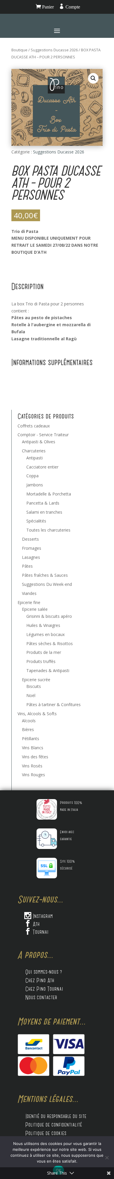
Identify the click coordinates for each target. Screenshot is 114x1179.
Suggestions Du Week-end (47, 584)
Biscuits (33, 686)
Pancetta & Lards (42, 503)
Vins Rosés (32, 766)
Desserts (30, 539)
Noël (30, 695)
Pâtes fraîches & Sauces (45, 575)
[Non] (107, 1158)
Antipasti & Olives (38, 441)
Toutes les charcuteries (48, 530)
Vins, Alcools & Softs (37, 713)
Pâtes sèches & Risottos (49, 643)
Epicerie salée (35, 609)
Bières (28, 729)
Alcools (29, 720)
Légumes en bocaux (45, 634)
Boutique (19, 50)
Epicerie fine (29, 602)
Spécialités (36, 521)
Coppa (32, 475)
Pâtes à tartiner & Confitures (53, 704)
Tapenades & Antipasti (47, 670)
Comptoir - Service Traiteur (43, 434)
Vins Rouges (33, 774)
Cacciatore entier (42, 467)
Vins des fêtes (35, 757)
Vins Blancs (32, 747)
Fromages (31, 548)
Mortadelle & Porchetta (48, 494)
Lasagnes (31, 557)
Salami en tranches (44, 512)
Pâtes (27, 566)
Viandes (29, 593)
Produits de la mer (43, 652)
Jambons (34, 485)
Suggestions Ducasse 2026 (54, 50)
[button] (93, 78)
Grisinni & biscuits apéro (49, 616)
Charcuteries (34, 451)
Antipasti (34, 458)
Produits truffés (41, 661)
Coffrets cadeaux (34, 426)
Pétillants (30, 738)
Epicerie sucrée (36, 679)
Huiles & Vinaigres (43, 625)
